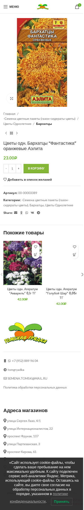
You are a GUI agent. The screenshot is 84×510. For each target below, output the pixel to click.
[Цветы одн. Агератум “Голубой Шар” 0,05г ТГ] (61, 263)
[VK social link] (32, 213)
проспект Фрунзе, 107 (22, 436)
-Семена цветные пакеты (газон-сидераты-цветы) (39, 118)
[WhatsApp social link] (26, 213)
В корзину (36, 168)
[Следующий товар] (16, 133)
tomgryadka (16, 370)
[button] (36, 255)
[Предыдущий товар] (6, 133)
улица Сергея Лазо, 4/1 (23, 421)
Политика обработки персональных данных (35, 387)
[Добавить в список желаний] (36, 247)
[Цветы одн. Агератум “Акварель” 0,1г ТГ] (22, 263)
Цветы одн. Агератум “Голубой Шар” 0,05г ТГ (61, 293)
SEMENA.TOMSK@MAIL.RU (27, 378)
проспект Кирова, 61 (21, 452)
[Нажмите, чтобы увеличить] (12, 98)
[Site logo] (43, 6)
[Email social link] (16, 213)
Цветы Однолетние (17, 124)
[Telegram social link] (38, 213)
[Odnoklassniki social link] (21, 213)
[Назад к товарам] (11, 133)
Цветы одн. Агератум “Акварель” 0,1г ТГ (22, 291)
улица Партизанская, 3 (23, 444)
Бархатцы (44, 124)
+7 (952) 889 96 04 (25, 361)
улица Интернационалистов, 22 (29, 428)
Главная (9, 114)
